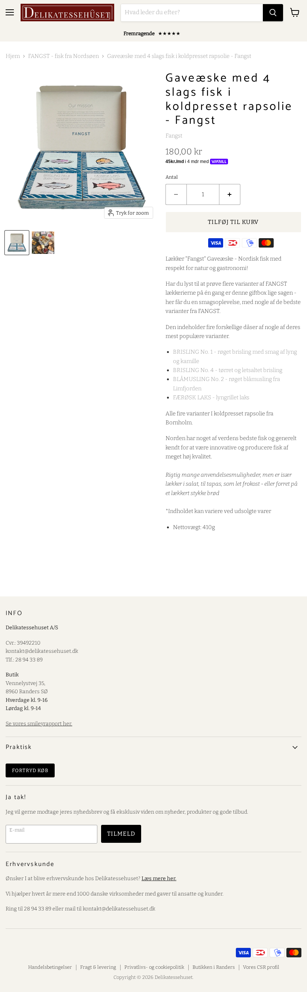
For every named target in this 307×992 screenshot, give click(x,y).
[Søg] (273, 12)
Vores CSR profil (261, 967)
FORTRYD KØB (30, 770)
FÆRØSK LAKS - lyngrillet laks (211, 397)
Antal (171, 177)
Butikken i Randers (213, 967)
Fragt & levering (98, 967)
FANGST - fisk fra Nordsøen (63, 56)
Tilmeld (121, 833)
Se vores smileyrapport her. (39, 724)
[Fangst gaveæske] (17, 243)
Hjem (13, 56)
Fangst (173, 135)
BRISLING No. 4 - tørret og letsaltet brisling (227, 370)
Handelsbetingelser (50, 967)
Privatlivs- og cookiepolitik (154, 967)
